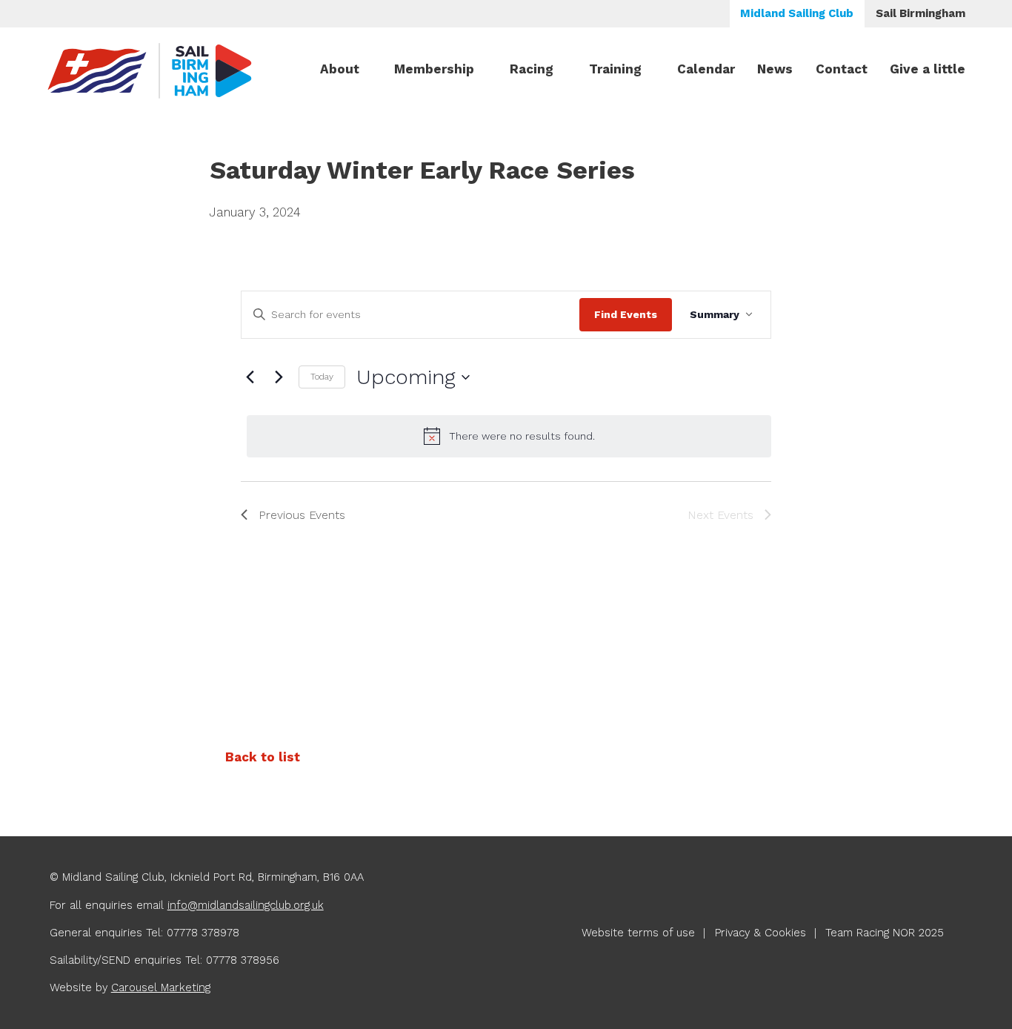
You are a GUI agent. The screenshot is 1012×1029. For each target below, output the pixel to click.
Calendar (706, 69)
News (775, 69)
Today (321, 376)
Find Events (625, 314)
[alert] (509, 436)
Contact (842, 69)
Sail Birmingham (920, 13)
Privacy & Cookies (760, 932)
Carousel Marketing (160, 987)
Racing (531, 69)
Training (615, 69)
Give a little (927, 69)
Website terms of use (638, 932)
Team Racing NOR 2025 (884, 932)
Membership (434, 69)
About (339, 69)
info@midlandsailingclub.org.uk (245, 905)
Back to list (262, 757)
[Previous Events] (250, 377)
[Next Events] (278, 377)
